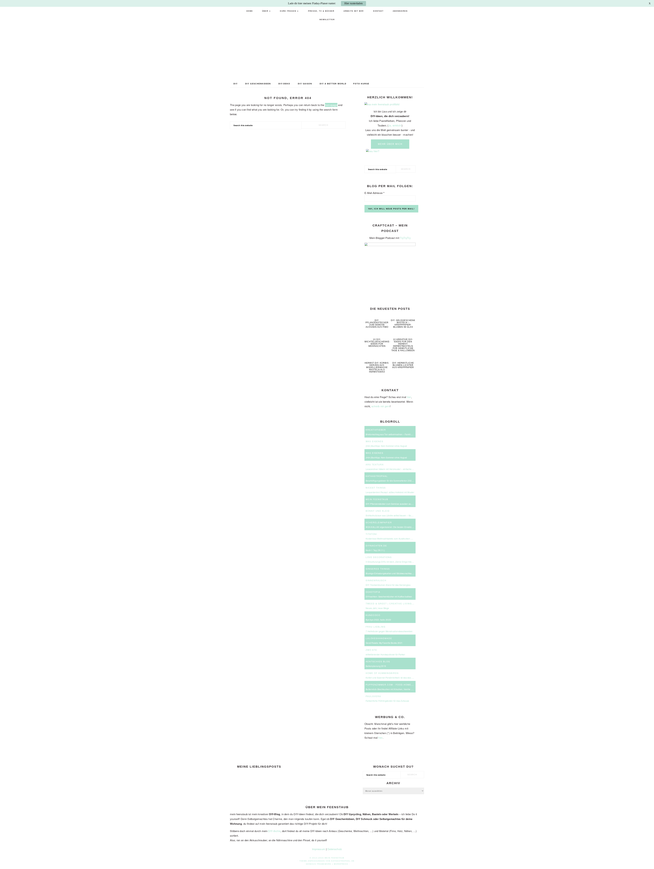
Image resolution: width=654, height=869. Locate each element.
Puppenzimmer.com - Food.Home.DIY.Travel (396, 684)
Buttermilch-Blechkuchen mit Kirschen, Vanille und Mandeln (395, 689)
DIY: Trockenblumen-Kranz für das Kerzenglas (388, 584)
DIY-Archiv (274, 831)
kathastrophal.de (343, 861)
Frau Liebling (375, 626)
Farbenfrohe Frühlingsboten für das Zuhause (387, 700)
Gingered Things (378, 568)
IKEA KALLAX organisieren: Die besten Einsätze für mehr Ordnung (398, 526)
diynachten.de (376, 545)
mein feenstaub (327, 50)
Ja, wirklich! (395, 125)
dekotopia (373, 591)
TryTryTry (405, 238)
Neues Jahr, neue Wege (377, 608)
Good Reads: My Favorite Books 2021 (384, 642)
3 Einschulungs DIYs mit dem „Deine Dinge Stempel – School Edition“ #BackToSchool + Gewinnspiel (415, 561)
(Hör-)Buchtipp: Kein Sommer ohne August (386, 445)
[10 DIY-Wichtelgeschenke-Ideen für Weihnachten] (376, 334)
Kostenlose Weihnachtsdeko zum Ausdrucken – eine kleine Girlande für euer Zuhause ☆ (409, 538)
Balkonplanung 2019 (376, 666)
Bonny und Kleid (378, 510)
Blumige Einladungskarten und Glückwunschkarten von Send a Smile (399, 573)
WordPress (341, 864)
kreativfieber (376, 429)
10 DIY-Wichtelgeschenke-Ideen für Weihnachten (377, 342)
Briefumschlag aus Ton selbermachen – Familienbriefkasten (395, 434)
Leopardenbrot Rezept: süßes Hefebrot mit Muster (390, 492)
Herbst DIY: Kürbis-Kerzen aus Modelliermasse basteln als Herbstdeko (377, 367)
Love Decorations (379, 557)
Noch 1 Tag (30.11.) (375, 550)
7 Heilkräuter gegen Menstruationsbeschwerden (389, 631)
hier (409, 397)
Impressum (318, 849)
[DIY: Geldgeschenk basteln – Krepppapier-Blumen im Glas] (403, 315)
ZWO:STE (371, 649)
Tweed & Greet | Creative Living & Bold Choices (400, 603)
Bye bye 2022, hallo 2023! (378, 619)
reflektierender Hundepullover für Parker (385, 654)
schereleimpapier (379, 522)
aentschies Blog (378, 661)
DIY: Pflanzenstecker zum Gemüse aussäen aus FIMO (376, 323)
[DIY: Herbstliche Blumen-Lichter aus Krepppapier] (403, 358)
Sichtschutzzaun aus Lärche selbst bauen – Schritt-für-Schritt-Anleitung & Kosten (405, 515)
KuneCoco (373, 615)
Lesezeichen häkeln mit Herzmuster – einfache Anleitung (393, 469)
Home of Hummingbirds (382, 673)
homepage (331, 105)
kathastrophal (377, 476)
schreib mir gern (380, 406)
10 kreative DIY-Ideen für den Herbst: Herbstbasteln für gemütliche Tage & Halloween (403, 345)
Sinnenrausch (376, 580)
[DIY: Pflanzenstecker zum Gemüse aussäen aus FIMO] (376, 315)
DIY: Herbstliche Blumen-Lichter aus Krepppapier (403, 365)
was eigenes (374, 441)
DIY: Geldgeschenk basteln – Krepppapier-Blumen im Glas (403, 323)
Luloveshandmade (379, 638)
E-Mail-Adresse (374, 193)
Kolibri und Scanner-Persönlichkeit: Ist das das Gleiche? (393, 677)
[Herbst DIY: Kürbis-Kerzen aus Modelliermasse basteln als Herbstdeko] (376, 358)
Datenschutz (334, 849)
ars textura (375, 464)
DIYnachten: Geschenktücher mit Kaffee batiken (389, 596)
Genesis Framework (318, 864)
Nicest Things (376, 487)
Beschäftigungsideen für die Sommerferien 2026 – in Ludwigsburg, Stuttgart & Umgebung (409, 480)
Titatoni (371, 533)
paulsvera (373, 696)
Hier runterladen (353, 3)
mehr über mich (390, 144)
